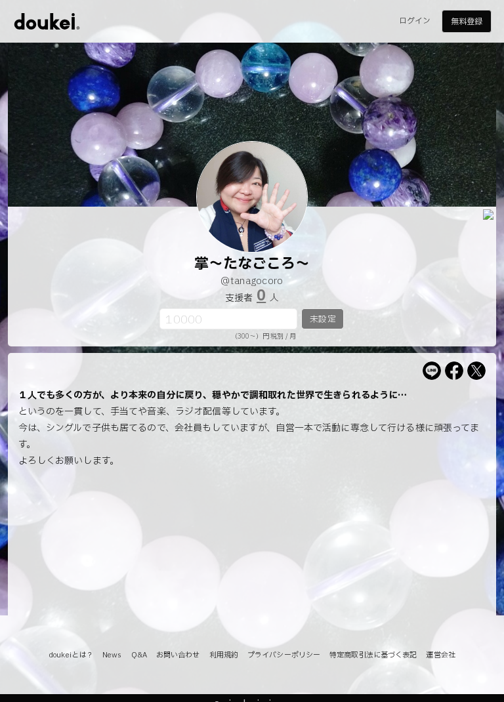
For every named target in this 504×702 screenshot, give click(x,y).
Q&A (139, 655)
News (111, 655)
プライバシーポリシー (283, 655)
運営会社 (440, 655)
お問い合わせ (178, 655)
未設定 (322, 319)
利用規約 (223, 655)
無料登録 (466, 22)
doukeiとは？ (71, 655)
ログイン (414, 21)
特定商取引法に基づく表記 (373, 655)
